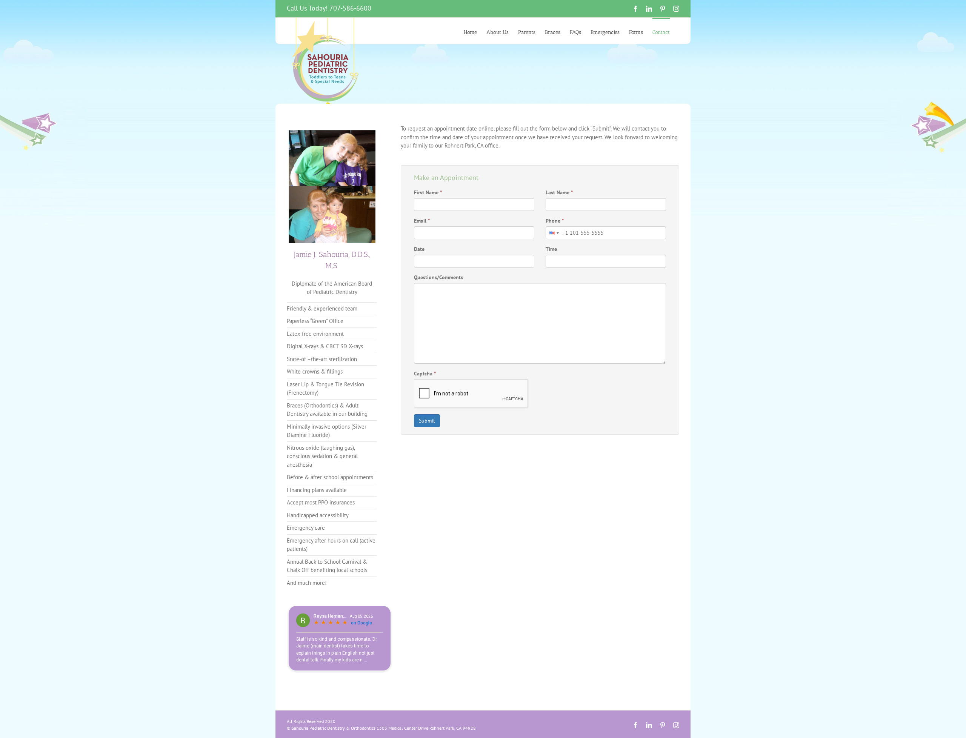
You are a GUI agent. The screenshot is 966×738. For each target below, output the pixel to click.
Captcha (425, 373)
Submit (427, 420)
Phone (555, 220)
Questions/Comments (438, 277)
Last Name (559, 192)
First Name (428, 192)
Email (422, 220)
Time (551, 249)
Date (419, 249)
